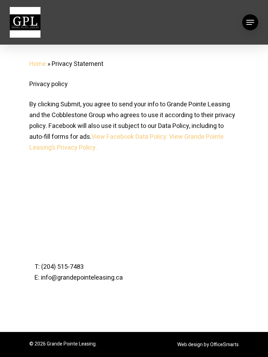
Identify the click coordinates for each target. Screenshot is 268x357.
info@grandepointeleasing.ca (82, 277)
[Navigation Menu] (250, 22)
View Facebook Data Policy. (129, 137)
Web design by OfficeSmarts (208, 344)
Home (37, 64)
